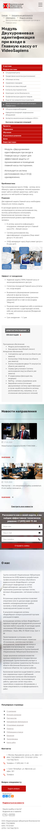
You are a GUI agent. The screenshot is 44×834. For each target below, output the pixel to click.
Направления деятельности (22, 15)
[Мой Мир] (6, 796)
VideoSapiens (10, 18)
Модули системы (25, 18)
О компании (11, 711)
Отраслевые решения (15, 725)
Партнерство (12, 718)
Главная (4, 15)
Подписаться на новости (13, 803)
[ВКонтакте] (4, 796)
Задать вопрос (14, 789)
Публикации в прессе (15, 732)
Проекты (10, 729)
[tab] (22, 66)
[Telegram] (9, 796)
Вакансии (10, 735)
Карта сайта (11, 742)
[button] (22, 66)
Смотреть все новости (22, 506)
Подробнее (6, 457)
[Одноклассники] (12, 796)
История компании (14, 715)
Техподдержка (12, 739)
